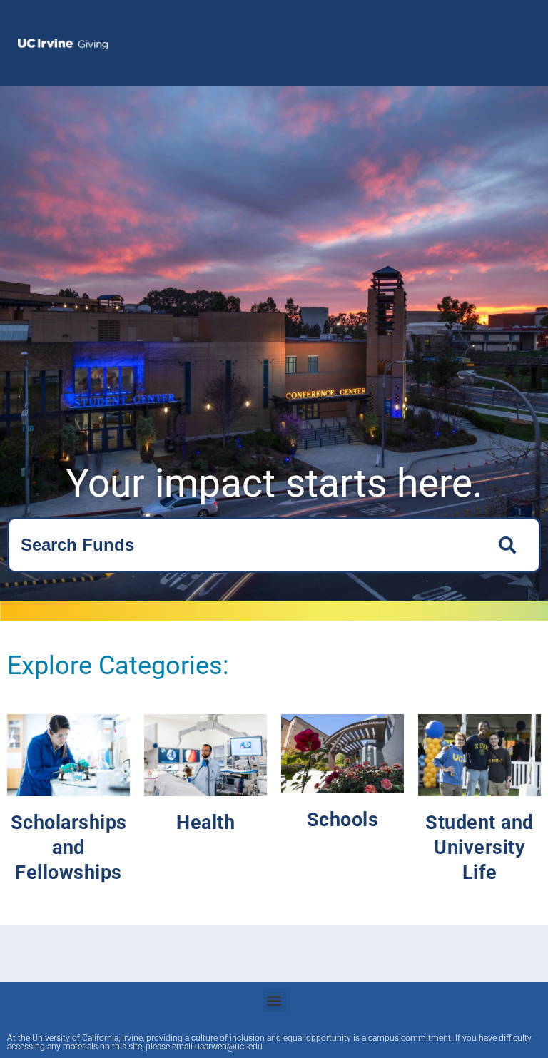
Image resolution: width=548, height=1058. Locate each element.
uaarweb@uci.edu (229, 1047)
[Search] (511, 545)
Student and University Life (479, 847)
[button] (274, 1000)
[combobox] (244, 545)
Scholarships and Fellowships (69, 847)
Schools (343, 819)
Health (205, 822)
